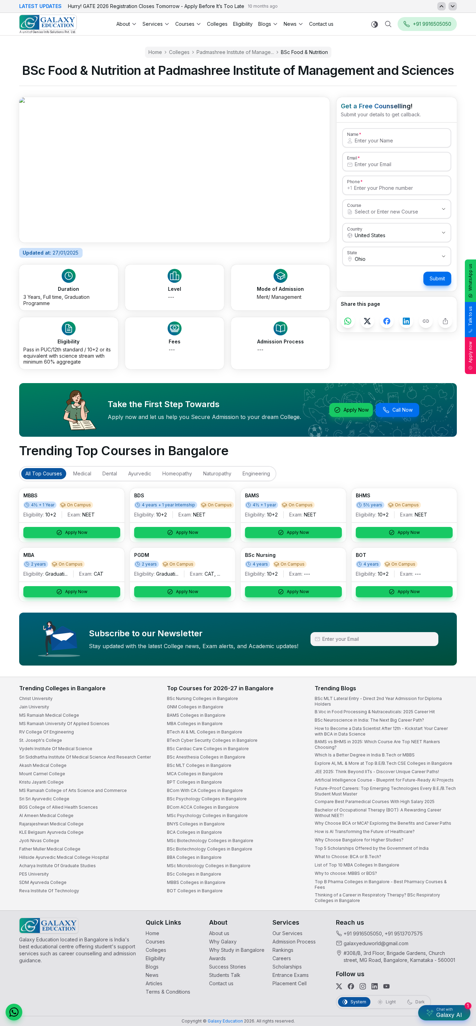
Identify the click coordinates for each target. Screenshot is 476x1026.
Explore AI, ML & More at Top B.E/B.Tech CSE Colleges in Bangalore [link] (383, 763)
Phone (353, 181)
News (290, 24)
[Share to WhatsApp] (348, 321)
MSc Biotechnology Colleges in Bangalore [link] (210, 840)
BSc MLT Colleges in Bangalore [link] (199, 765)
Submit (437, 278)
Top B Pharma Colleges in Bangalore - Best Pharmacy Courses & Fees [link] (381, 884)
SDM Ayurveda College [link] (43, 882)
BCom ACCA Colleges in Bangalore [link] (203, 807)
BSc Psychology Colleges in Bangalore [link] (207, 798)
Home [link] (155, 52)
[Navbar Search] (388, 24)
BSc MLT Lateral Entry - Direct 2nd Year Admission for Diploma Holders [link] (378, 701)
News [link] (152, 975)
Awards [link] (217, 958)
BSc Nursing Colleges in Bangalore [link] (202, 698)
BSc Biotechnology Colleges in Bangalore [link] (209, 849)
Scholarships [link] (287, 967)
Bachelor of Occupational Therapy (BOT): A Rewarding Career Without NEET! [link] (378, 812)
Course (354, 205)
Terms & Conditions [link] (168, 992)
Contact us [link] (321, 24)
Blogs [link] (152, 967)
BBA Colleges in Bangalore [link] (194, 857)
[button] (14, 1012)
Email (352, 157)
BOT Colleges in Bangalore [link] (195, 890)
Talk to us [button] (470, 316)
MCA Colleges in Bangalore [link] (195, 773)
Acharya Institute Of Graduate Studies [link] (57, 865)
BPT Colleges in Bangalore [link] (194, 782)
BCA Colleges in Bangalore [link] (194, 832)
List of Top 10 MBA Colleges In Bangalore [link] (357, 865)
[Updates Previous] (441, 6)
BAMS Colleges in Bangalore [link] (196, 715)
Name (352, 134)
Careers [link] (281, 958)
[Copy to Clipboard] (426, 321)
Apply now (470, 352)
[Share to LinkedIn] (406, 321)
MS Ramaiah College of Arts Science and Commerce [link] (73, 790)
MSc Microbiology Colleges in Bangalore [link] (209, 865)
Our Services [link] (287, 933)
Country (354, 228)
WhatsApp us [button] (470, 277)
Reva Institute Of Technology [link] (49, 890)
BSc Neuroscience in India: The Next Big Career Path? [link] (369, 720)
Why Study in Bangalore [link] (236, 950)
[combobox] (390, 211)
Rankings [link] (282, 950)
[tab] (43, 473)
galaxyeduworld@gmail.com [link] (376, 943)
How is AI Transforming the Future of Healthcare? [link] (365, 831)
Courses (184, 24)
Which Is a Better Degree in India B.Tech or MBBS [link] (365, 754)
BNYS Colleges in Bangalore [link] (196, 823)
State (352, 252)
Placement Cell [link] (289, 983)
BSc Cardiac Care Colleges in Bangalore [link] (208, 748)
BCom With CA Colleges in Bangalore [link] (205, 790)
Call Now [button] (402, 410)
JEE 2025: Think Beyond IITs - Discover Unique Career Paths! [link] (377, 771)
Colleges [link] (217, 24)
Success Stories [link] (227, 967)
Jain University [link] (34, 706)
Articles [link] (154, 983)
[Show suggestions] (443, 209)
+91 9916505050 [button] (432, 24)
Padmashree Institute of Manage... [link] (235, 52)
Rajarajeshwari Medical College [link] (51, 823)
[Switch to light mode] (374, 24)
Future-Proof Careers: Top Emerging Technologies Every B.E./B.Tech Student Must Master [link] (385, 791)
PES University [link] (34, 874)
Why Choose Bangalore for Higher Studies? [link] (359, 839)
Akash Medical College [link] (43, 765)
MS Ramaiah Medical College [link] (49, 715)
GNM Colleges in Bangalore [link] (195, 706)
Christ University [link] (36, 698)
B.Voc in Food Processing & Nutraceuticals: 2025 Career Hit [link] (375, 711)
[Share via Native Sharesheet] (445, 321)
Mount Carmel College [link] (42, 773)
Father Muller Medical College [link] (49, 849)
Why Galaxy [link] (223, 942)
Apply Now (356, 410)
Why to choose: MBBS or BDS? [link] (346, 873)
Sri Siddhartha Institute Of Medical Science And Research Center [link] (85, 757)
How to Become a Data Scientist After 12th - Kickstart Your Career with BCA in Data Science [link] (381, 731)
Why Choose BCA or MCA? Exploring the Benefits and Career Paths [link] (383, 823)
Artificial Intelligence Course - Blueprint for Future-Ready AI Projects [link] (384, 780)
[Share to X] (367, 321)
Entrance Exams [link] (290, 975)
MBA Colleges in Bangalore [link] (195, 723)
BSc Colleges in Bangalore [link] (194, 874)
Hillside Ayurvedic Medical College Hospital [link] (64, 857)
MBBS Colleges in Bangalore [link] (196, 882)
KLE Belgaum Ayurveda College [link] (51, 832)
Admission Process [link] (294, 942)
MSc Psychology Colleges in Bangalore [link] (207, 815)
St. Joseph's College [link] (40, 740)
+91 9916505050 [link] (363, 933)
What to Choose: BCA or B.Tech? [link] (348, 856)
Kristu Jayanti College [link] (41, 782)
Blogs (264, 24)
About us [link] (219, 933)
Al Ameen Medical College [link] (46, 815)
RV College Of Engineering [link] (46, 731)
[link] (48, 24)
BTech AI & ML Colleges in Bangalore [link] (204, 731)
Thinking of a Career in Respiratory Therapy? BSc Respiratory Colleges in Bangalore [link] (377, 897)
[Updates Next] (452, 6)
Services (153, 24)
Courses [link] (155, 942)
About (123, 24)
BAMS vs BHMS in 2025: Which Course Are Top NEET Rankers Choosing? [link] (377, 744)
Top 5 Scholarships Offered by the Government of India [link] (372, 848)
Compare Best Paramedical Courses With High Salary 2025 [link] (375, 801)
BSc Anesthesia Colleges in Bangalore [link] (206, 757)
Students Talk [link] (224, 975)
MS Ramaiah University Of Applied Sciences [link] (64, 723)
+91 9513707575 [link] (404, 933)
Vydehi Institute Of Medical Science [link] (55, 748)
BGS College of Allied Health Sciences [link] (58, 807)
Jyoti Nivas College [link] (39, 840)
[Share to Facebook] (387, 321)
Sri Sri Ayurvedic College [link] (44, 798)
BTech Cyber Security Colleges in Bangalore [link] (212, 740)
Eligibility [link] (243, 24)
